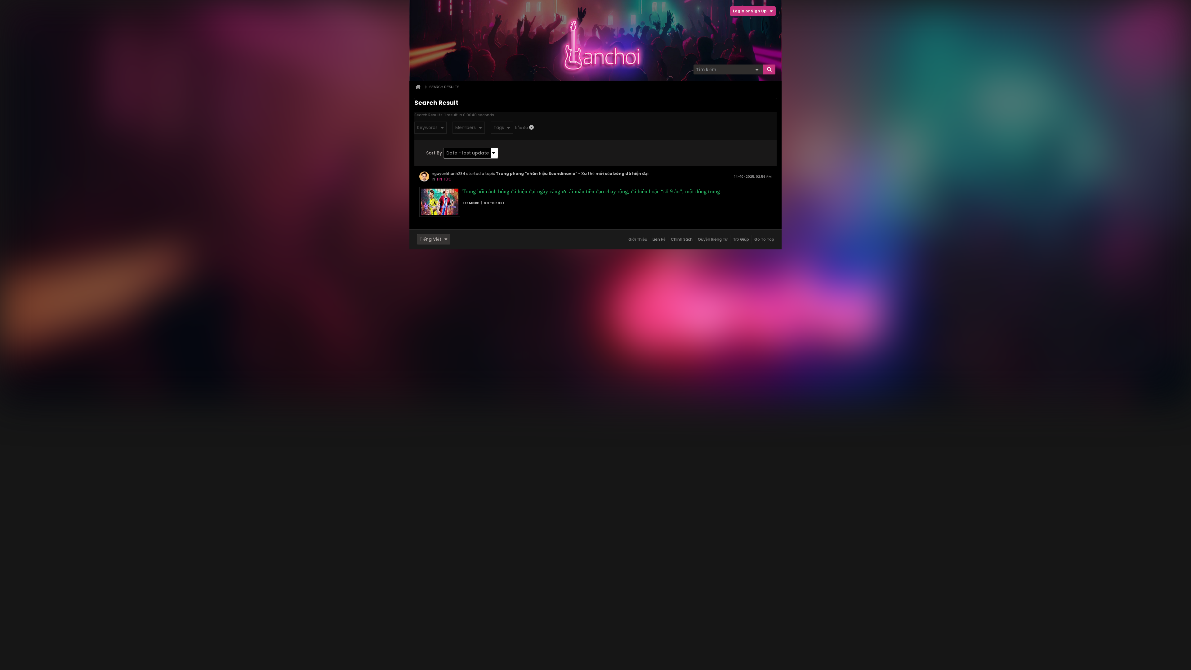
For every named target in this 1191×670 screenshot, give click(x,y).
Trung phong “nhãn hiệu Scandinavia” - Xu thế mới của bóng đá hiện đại (572, 173)
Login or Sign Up (750, 11)
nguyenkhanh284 (448, 173)
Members (465, 127)
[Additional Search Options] (756, 69)
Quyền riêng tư (713, 239)
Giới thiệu (637, 239)
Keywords (427, 127)
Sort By (434, 153)
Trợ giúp (741, 239)
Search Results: (429, 115)
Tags (498, 127)
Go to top (764, 239)
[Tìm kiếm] (769, 69)
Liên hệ (659, 239)
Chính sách (682, 239)
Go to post (494, 203)
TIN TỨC (444, 179)
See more (470, 203)
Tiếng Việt (430, 239)
